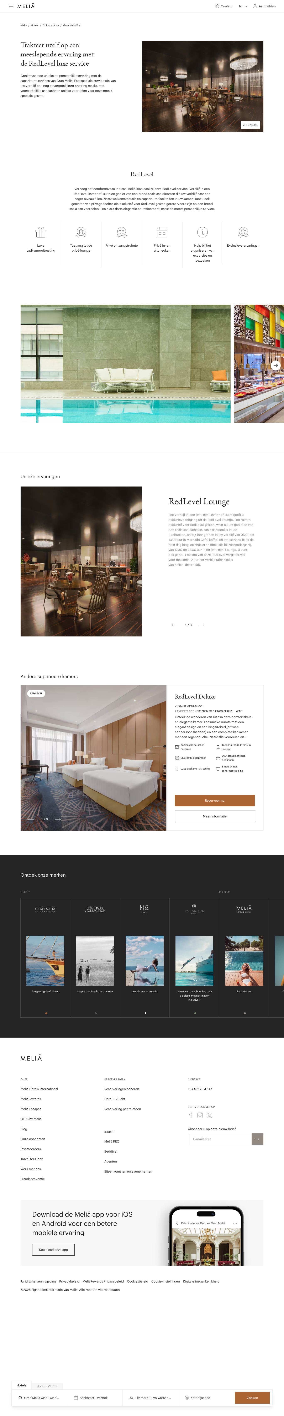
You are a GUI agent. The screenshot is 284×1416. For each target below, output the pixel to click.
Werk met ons (31, 1169)
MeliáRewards (31, 1099)
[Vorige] (175, 625)
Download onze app (53, 1250)
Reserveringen (115, 1079)
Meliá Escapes (31, 1109)
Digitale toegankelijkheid (201, 1281)
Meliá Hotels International (39, 1089)
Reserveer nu (215, 800)
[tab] (21, 1385)
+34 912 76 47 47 (200, 1089)
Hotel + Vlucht (114, 1099)
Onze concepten (33, 1139)
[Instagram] (200, 1115)
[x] (209, 1115)
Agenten (110, 1161)
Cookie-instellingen (165, 1281)
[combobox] (243, 6)
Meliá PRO (111, 1141)
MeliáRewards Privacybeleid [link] (103, 1281)
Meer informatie (215, 816)
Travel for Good (32, 1159)
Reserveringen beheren (121, 1089)
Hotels (34, 25)
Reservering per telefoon (122, 1109)
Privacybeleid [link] (69, 1281)
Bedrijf (109, 1131)
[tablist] (142, 1385)
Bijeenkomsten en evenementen (128, 1171)
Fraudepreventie (33, 1179)
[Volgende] (201, 625)
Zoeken (252, 1398)
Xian (56, 25)
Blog (24, 1129)
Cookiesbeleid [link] (137, 1281)
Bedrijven (111, 1151)
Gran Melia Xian (72, 25)
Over (24, 1079)
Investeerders (31, 1149)
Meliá (24, 25)
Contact (194, 1079)
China (46, 25)
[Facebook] (191, 1115)
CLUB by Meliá (31, 1119)
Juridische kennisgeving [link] (38, 1281)
